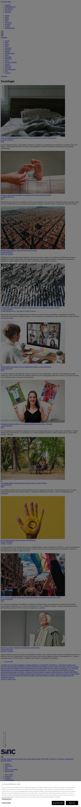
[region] (40, 794)
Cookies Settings (6, 803)
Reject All (72, 803)
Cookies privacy (6, 799)
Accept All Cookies (58, 803)
